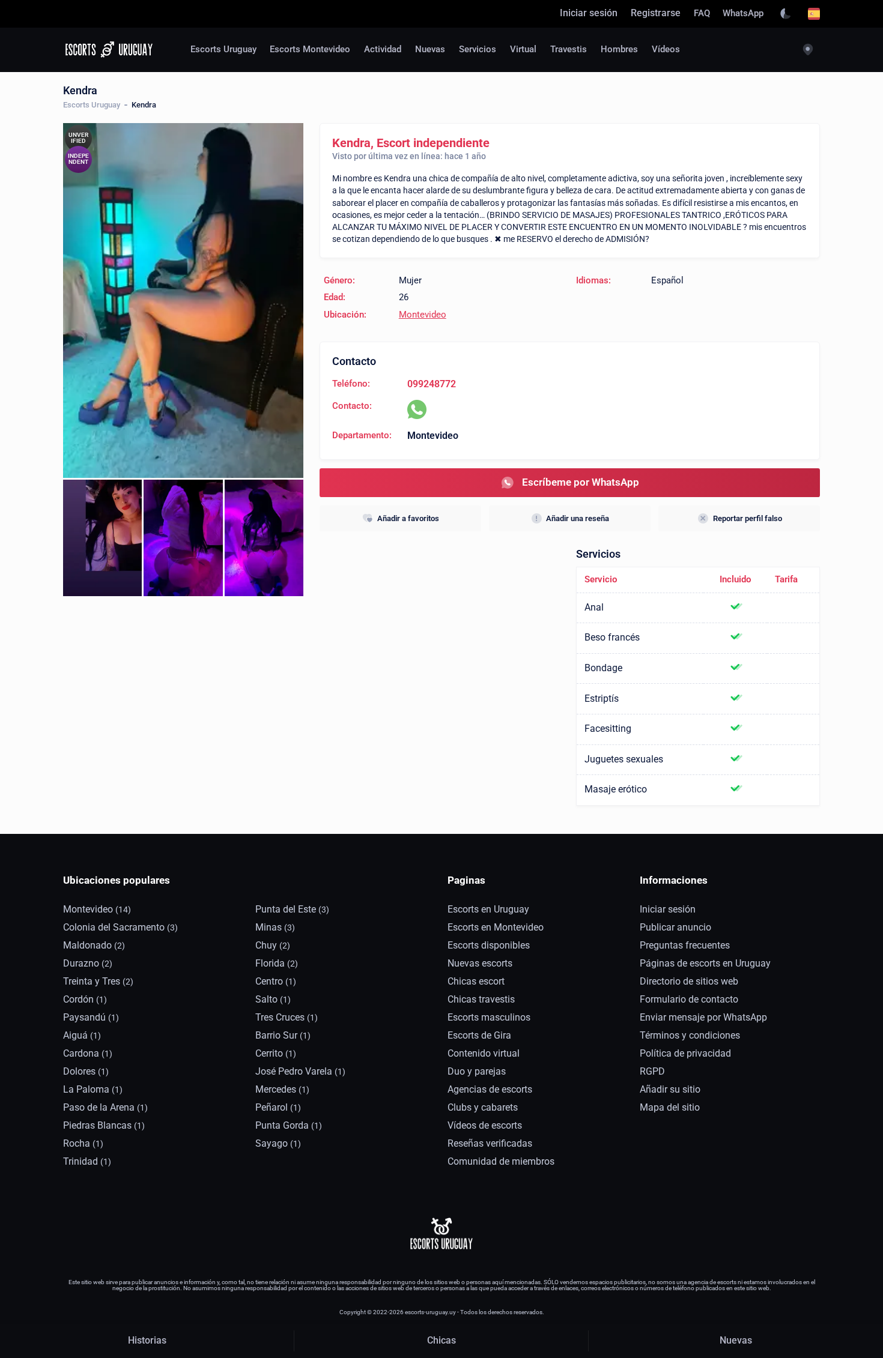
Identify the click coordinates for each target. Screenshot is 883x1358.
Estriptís (601, 698)
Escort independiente (433, 143)
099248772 (431, 384)
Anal (594, 607)
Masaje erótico (615, 789)
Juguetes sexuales (623, 759)
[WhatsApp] (416, 409)
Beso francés (612, 637)
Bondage (603, 668)
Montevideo (422, 315)
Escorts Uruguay (91, 104)
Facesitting (607, 728)
